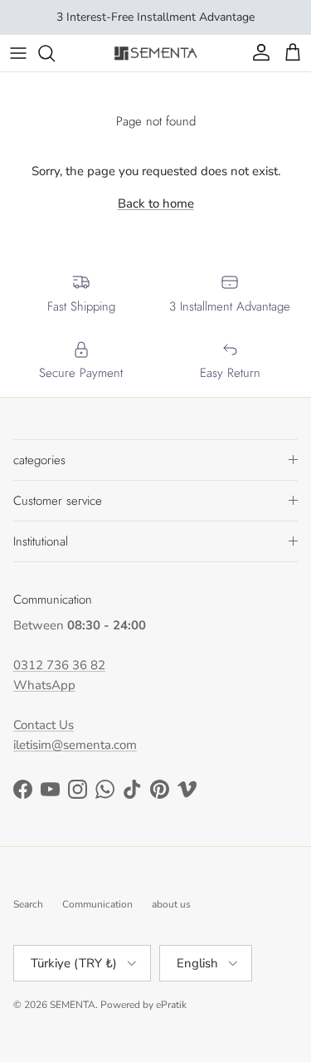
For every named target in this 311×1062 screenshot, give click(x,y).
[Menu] (18, 53)
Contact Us (43, 725)
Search (28, 904)
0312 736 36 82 (59, 665)
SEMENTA (72, 1004)
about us (171, 904)
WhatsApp (44, 685)
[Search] (54, 53)
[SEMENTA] (155, 53)
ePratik (171, 1004)
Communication (97, 904)
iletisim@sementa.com (75, 745)
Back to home (156, 203)
